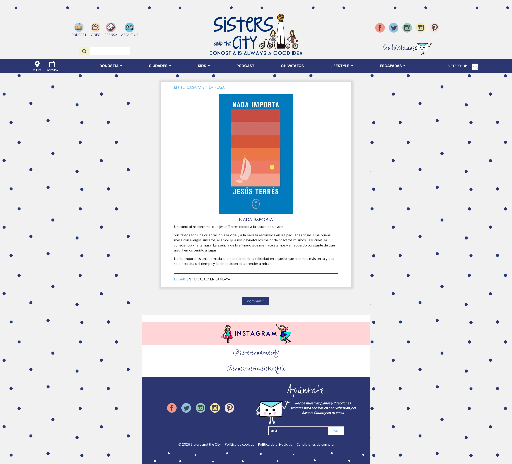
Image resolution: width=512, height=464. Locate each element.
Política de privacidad (275, 444)
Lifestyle (340, 66)
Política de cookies (239, 444)
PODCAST (245, 66)
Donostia (109, 66)
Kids (202, 66)
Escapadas (391, 66)
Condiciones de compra (315, 444)
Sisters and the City (206, 444)
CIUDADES (158, 66)
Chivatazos (292, 66)
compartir (255, 301)
